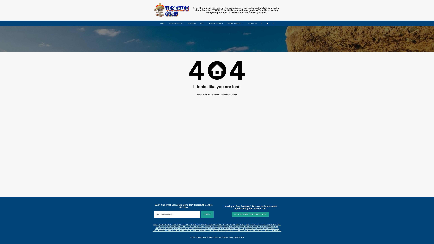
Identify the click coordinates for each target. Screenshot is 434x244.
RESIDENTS (192, 23)
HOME (162, 23)
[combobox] (177, 214)
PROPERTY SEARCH (234, 23)
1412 (242, 237)
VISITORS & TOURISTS (176, 23)
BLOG (202, 23)
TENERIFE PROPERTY (216, 23)
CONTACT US (252, 23)
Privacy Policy (228, 237)
